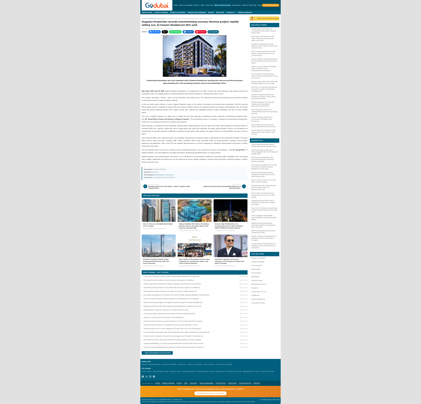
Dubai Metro (236, 5)
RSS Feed (220, 12)
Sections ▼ (231, 12)
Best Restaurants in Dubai (251, 371)
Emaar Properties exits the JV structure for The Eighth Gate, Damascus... (261, 119)
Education (209, 5)
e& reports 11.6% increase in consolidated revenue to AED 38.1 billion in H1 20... (171, 325)
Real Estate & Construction (156, 18)
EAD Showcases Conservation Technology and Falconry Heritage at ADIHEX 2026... (264, 152)
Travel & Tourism (257, 280)
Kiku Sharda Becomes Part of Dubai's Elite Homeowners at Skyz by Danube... (264, 111)
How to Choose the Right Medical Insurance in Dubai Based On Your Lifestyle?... (172, 299)
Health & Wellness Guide (217, 371)
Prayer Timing (220, 364)
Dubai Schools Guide (188, 371)
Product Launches (177, 12)
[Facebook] (143, 376)
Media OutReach (245, 12)
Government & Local (258, 291)
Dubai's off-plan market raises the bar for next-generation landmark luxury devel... (264, 61)
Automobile (255, 269)
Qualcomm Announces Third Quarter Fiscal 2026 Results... (164, 317)
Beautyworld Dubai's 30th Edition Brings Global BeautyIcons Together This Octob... (173, 306)
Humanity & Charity (258, 303)
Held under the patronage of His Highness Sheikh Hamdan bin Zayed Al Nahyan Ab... (173, 302)
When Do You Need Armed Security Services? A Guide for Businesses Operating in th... (264, 89)
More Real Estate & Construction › (232, 195)
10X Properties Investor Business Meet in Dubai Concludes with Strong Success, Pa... (264, 76)
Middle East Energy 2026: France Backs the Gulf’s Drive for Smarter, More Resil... (263, 202)
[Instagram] (150, 376)
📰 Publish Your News (270, 5)
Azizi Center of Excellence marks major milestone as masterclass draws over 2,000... (262, 38)
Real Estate (255, 276)
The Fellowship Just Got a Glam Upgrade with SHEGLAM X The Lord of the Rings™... (173, 328)
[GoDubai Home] (157, 5)
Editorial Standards (155, 364)
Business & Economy (258, 284)
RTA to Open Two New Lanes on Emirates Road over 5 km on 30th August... (263, 195)
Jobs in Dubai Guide (267, 371)
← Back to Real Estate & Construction (157, 353)
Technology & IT (256, 265)
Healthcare (255, 295)
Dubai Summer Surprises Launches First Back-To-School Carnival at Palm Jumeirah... (173, 321)
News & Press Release (222, 5)
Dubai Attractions (249, 5)
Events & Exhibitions (258, 299)
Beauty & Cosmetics (258, 258)
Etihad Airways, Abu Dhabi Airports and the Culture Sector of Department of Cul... (263, 187)
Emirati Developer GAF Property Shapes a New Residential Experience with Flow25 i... (262, 104)
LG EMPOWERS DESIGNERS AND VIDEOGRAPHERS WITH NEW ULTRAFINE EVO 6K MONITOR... (177, 332)
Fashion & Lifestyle (257, 262)
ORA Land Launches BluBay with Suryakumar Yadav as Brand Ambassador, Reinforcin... (174, 347)
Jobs (202, 5)
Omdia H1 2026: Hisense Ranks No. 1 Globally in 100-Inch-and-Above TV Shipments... (263, 245)
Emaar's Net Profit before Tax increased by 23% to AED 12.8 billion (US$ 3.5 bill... (263, 31)
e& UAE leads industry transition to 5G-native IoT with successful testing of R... (170, 291)
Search (211, 12)
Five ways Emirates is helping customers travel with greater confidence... (169, 280)
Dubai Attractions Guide (160, 371)
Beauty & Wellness (186, 5)
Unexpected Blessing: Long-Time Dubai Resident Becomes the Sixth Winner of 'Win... (174, 343)
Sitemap (229, 364)
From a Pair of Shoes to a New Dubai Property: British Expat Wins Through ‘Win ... (172, 276)
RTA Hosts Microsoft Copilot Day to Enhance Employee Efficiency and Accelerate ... (173, 340)
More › (275, 25)
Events (196, 5)
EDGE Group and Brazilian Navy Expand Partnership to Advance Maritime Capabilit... (262, 159)
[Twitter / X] (146, 376)
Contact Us (165, 364)
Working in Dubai (175, 371)
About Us (145, 364)
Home (176, 5)
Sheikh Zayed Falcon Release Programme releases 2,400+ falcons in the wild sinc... (173, 284)
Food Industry (256, 273)
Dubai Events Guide (202, 371)
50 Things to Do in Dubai (234, 371)
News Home (147, 12)
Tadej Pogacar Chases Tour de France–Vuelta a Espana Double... (166, 310)
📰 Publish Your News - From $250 (210, 393)
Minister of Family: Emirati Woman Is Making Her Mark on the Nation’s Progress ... (263, 238)
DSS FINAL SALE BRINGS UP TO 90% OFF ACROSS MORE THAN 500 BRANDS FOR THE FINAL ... (177, 295)
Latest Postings (161, 12)
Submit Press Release (197, 12)
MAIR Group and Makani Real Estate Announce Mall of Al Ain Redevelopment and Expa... (263, 68)
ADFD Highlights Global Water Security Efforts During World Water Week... (264, 217)
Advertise (190, 364)
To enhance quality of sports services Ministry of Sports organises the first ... (170, 313)
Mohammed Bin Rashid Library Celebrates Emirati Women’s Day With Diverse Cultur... (263, 174)
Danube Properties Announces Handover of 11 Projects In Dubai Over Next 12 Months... (264, 46)
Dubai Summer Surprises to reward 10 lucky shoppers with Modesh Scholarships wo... (174, 336)
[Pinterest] (154, 376)
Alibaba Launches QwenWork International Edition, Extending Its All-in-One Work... (263, 225)
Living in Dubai (146, 371)
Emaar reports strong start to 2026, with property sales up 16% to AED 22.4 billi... (263, 132)
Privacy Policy (181, 364)
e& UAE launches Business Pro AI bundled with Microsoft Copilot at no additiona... (172, 287)
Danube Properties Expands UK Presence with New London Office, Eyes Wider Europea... (263, 96)
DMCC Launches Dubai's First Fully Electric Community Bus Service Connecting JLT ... (263, 53)
